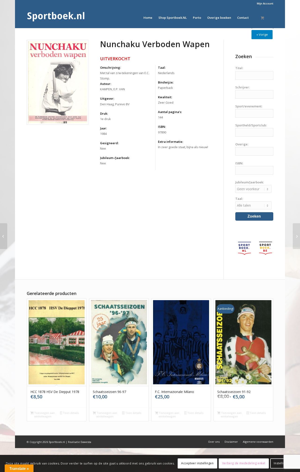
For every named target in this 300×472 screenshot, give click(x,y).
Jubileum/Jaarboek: (249, 182)
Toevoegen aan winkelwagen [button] (44, 414)
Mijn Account (265, 3)
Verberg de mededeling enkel (243, 463)
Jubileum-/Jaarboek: (115, 158)
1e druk (105, 119)
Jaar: (103, 128)
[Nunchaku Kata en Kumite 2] (296, 236)
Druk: (104, 113)
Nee (103, 148)
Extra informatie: (170, 142)
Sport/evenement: (248, 106)
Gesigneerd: (109, 143)
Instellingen (282, 463)
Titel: (239, 68)
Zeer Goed (165, 102)
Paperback (165, 88)
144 (160, 117)
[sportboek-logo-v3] (56, 17)
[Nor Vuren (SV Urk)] (3, 236)
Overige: (241, 144)
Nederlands (166, 73)
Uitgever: (107, 98)
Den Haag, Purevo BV (115, 104)
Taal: (161, 67)
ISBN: (162, 127)
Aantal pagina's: (170, 112)
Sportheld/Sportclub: (251, 125)
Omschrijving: (110, 67)
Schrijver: (242, 87)
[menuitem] (264, 3)
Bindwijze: (165, 82)
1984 (103, 134)
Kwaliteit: (165, 97)
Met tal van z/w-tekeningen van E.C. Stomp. (124, 75)
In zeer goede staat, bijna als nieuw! (183, 147)
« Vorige (262, 34)
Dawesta (86, 442)
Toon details (70, 413)
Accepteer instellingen (197, 463)
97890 (162, 132)
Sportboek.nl (57, 442)
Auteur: (105, 84)
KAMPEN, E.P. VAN (112, 89)
